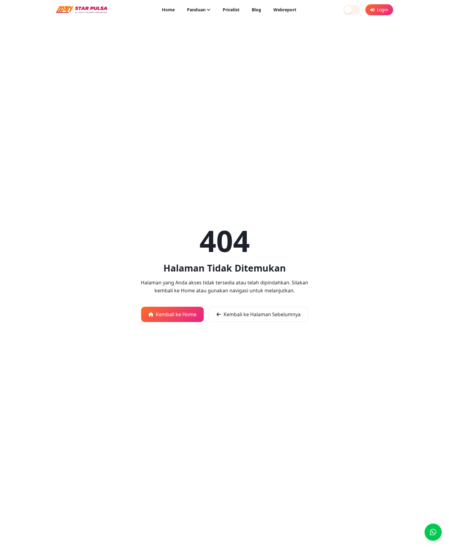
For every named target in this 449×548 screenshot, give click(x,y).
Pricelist (231, 10)
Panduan (196, 10)
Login (382, 10)
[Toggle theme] (351, 10)
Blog (256, 10)
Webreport (284, 10)
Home (168, 10)
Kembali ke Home (176, 314)
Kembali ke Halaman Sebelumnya (262, 314)
